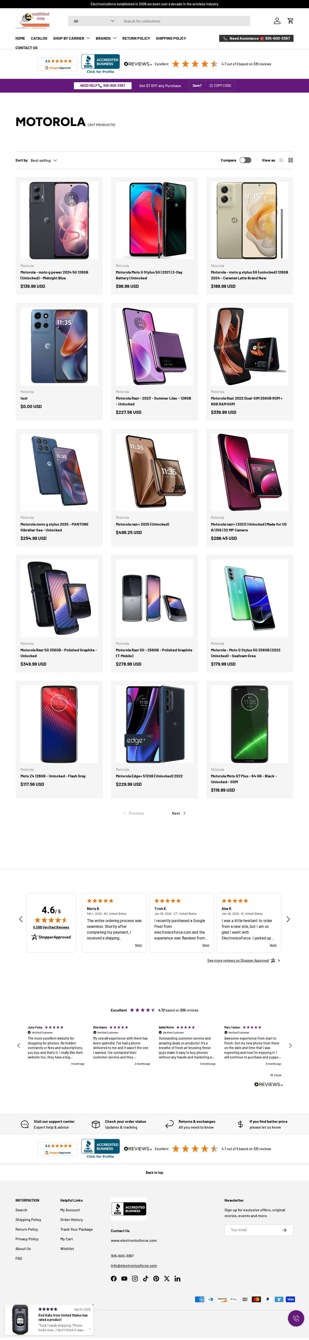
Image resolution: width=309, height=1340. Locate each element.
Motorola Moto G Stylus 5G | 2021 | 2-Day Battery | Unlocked (149, 275)
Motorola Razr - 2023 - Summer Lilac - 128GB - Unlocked (153, 401)
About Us (23, 1248)
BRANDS (103, 38)
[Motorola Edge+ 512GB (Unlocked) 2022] (154, 724)
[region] (154, 1045)
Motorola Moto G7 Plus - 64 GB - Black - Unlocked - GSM (244, 779)
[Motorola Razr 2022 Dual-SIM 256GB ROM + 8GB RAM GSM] (249, 346)
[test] (59, 346)
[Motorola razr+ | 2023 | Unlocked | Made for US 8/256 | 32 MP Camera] (249, 472)
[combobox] (159, 21)
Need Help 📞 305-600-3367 (102, 85)
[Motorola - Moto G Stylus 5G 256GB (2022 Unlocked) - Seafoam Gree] (249, 598)
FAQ (18, 1258)
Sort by (21, 160)
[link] (133, 813)
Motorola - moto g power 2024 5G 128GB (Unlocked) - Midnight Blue (54, 275)
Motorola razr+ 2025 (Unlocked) (142, 524)
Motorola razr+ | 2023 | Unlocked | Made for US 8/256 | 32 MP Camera (249, 527)
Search (21, 1209)
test (24, 398)
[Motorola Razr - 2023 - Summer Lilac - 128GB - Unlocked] (154, 346)
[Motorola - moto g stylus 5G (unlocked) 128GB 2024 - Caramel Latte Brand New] (249, 221)
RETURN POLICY (136, 38)
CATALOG (39, 38)
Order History (71, 1219)
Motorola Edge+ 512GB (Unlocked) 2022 (149, 776)
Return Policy (26, 1229)
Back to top (154, 1172)
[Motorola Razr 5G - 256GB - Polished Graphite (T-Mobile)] (154, 598)
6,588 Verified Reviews (51, 927)
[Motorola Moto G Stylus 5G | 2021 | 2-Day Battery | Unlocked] (154, 221)
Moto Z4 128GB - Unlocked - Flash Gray (53, 776)
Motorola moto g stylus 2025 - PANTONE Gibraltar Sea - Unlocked (55, 527)
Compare (228, 160)
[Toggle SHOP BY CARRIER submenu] (88, 38)
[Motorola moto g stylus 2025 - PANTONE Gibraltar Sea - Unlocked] (59, 472)
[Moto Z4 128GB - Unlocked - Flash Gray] (59, 724)
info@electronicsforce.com (134, 1265)
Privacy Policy (27, 1238)
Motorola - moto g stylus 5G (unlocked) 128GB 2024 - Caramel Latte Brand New (249, 275)
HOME (20, 38)
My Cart (66, 1238)
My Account (70, 1209)
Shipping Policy (28, 1219)
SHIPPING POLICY (171, 38)
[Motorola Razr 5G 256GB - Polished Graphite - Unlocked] (59, 598)
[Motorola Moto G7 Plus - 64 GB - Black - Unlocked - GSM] (249, 724)
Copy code (222, 85)
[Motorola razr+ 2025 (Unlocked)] (154, 472)
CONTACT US (26, 47)
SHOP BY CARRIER (68, 38)
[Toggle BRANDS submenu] (115, 38)
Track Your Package (76, 1229)
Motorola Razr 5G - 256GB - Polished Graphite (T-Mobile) (154, 653)
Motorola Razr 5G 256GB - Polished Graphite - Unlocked (59, 653)
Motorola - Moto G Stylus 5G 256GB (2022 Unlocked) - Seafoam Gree (246, 653)
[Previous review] (20, 920)
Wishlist (67, 1248)
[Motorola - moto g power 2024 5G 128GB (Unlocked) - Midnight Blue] (59, 221)
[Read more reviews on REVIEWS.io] (268, 1085)
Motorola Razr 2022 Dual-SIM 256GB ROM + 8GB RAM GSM (246, 401)
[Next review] (288, 920)
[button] (290, 20)
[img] (51, 920)
